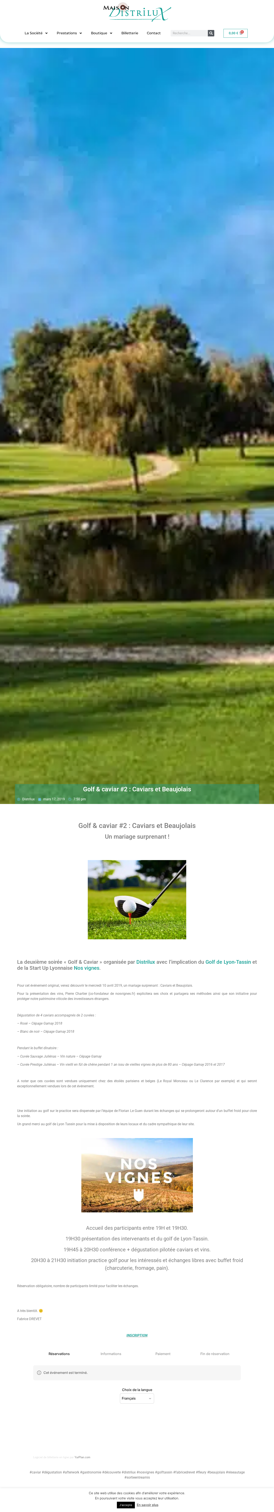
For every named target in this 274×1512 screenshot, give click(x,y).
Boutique (99, 33)
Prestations (67, 33)
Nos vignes (86, 968)
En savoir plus (147, 1505)
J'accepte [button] (125, 1505)
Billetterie (129, 33)
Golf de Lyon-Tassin (228, 962)
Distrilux (145, 962)
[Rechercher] (211, 33)
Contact (154, 33)
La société (34, 33)
